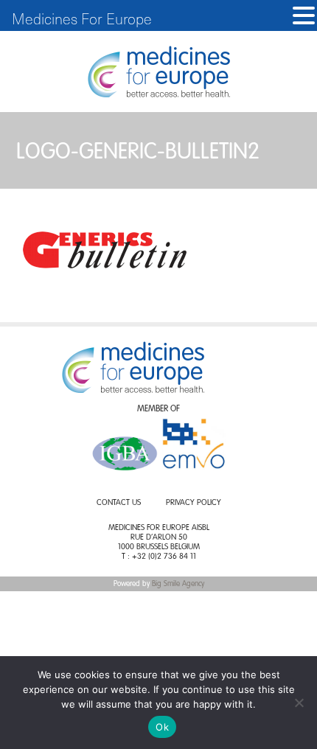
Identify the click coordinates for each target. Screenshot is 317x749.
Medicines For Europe (82, 18)
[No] (298, 702)
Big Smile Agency (178, 584)
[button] (304, 16)
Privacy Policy (193, 503)
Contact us (119, 503)
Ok (162, 727)
